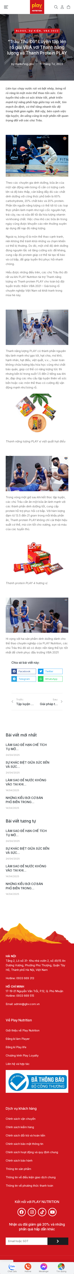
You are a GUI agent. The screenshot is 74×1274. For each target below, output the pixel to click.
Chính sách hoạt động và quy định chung (32, 1152)
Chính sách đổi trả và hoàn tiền (25, 1135)
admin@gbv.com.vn (27, 1004)
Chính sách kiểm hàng (20, 1127)
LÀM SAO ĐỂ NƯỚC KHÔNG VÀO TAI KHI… (26, 782)
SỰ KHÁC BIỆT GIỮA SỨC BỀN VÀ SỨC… (27, 765)
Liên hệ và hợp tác (18, 1064)
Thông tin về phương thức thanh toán (29, 1185)
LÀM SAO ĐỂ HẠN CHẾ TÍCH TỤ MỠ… (26, 747)
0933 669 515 (25, 995)
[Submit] (57, 1241)
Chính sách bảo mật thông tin (25, 1144)
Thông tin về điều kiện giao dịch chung (31, 1177)
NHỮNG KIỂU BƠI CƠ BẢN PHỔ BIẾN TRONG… (24, 800)
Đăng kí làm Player (18, 1039)
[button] (6, 7)
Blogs (21, 30)
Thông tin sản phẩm (18, 1169)
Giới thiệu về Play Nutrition (22, 1030)
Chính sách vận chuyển (20, 1119)
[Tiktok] (42, 1212)
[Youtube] (52, 1212)
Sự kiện (35, 30)
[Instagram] (32, 1212)
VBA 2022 (51, 30)
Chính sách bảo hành (19, 1160)
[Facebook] (21, 1212)
